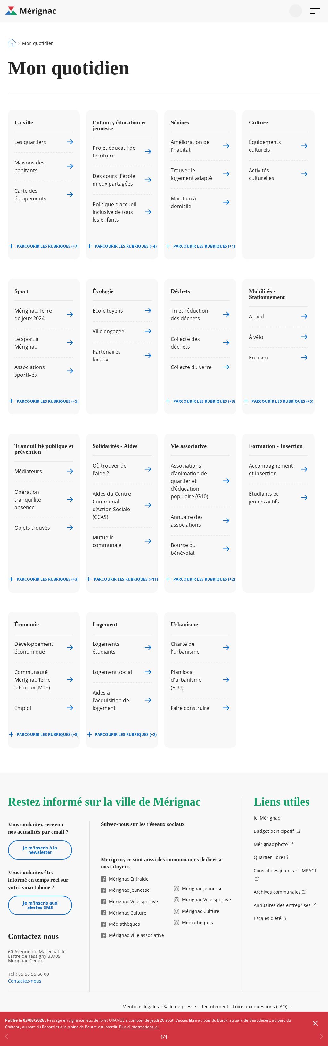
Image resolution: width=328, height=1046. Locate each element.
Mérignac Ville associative (136, 935)
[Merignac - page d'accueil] (164, 11)
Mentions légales (140, 1006)
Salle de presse (179, 1006)
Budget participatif (274, 831)
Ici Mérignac (267, 818)
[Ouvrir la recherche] (295, 10)
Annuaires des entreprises (282, 905)
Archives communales (277, 892)
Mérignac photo (271, 844)
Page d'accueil (12, 42)
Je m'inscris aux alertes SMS (40, 905)
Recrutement (214, 1006)
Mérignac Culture (127, 913)
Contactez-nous (24, 981)
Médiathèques (124, 924)
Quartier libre (268, 857)
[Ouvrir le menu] (315, 10)
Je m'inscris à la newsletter (40, 850)
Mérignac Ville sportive (133, 901)
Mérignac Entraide (129, 879)
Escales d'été (267, 918)
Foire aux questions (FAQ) (260, 1006)
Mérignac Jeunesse (129, 890)
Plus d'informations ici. (139, 1027)
